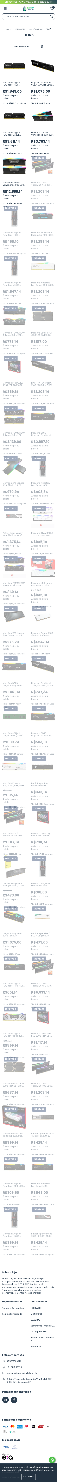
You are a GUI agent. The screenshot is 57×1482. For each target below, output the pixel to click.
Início (8, 29)
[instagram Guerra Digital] (5, 1400)
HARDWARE (20, 29)
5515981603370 (14, 1361)
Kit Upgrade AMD (39, 1331)
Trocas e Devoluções (13, 1308)
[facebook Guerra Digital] (14, 1400)
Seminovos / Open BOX (43, 1325)
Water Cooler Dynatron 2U (42, 1339)
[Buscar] (52, 17)
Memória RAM (36, 29)
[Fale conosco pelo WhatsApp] (52, 1460)
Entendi (28, 1477)
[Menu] (5, 9)
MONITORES (36, 1314)
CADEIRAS (35, 1319)
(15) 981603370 (14, 1367)
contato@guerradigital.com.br (22, 1373)
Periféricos (36, 1346)
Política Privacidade (12, 1314)
